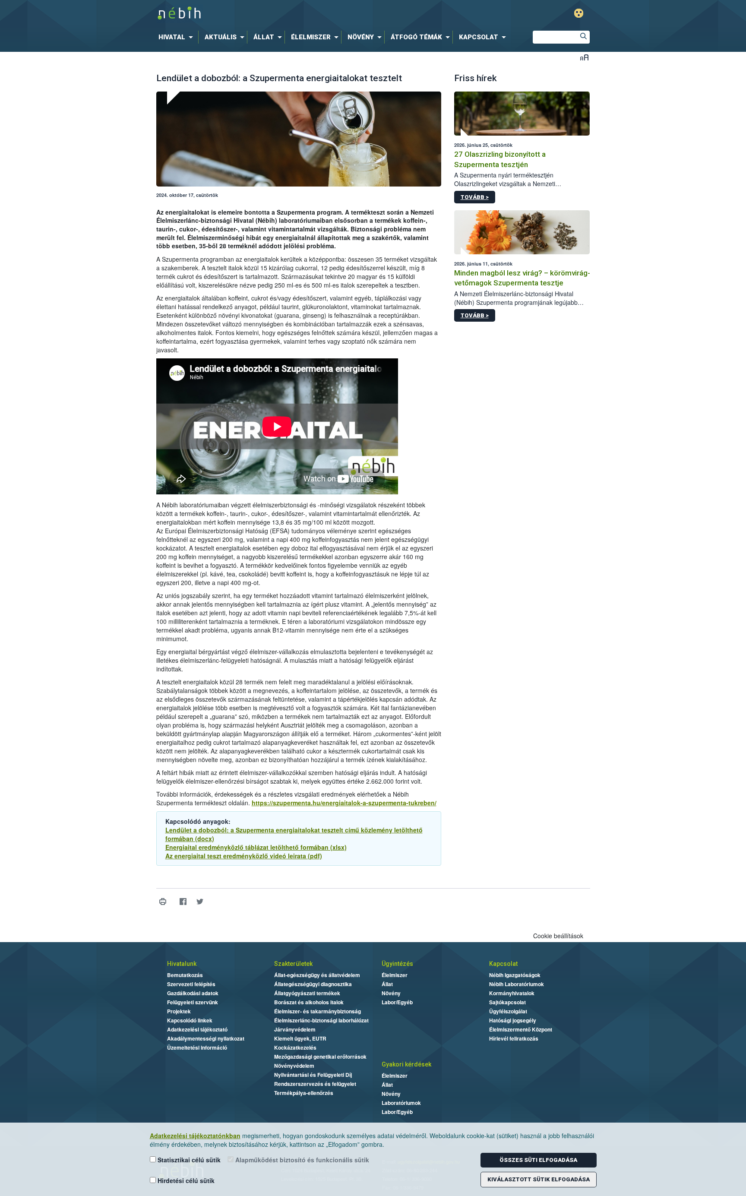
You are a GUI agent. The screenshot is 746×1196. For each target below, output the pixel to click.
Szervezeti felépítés (191, 984)
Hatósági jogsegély (512, 1020)
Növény (391, 993)
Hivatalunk (181, 963)
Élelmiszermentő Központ (520, 1029)
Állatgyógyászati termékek (307, 993)
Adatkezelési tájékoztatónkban (195, 1135)
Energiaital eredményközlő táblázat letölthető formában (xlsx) (256, 847)
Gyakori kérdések (406, 1064)
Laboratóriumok (401, 1103)
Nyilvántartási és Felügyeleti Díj (313, 1075)
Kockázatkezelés (295, 1047)
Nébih (281, 13)
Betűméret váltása (584, 57)
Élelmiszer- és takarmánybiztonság (317, 1011)
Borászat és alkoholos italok (309, 1002)
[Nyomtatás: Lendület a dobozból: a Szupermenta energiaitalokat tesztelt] (163, 901)
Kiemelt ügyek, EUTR (300, 1038)
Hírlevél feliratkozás (513, 1038)
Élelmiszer (395, 975)
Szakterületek (293, 963)
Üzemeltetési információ (197, 1047)
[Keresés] (583, 37)
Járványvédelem (295, 1029)
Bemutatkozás (185, 975)
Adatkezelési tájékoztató (197, 1029)
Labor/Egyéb (397, 1002)
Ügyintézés (397, 963)
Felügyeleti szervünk (192, 1002)
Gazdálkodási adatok (192, 993)
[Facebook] (183, 901)
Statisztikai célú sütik (188, 1159)
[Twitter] (200, 901)
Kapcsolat (503, 963)
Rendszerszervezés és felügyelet (315, 1084)
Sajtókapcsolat (507, 1002)
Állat (387, 984)
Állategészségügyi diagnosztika (313, 984)
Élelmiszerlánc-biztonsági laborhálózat (321, 1020)
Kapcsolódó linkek (189, 1020)
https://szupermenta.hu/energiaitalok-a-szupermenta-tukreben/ (344, 802)
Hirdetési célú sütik (185, 1180)
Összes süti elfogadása (538, 1160)
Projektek (179, 1011)
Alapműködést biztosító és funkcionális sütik (301, 1159)
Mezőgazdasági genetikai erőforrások (320, 1056)
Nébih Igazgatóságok (515, 975)
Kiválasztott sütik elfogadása (538, 1179)
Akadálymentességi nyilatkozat (205, 1038)
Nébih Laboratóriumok (516, 984)
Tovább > (475, 197)
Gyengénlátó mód (578, 13)
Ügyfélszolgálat (508, 1011)
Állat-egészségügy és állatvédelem (317, 975)
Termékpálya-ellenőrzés (303, 1093)
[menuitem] (177, 37)
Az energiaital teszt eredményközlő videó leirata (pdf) (243, 855)
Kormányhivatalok (511, 993)
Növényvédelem (294, 1065)
